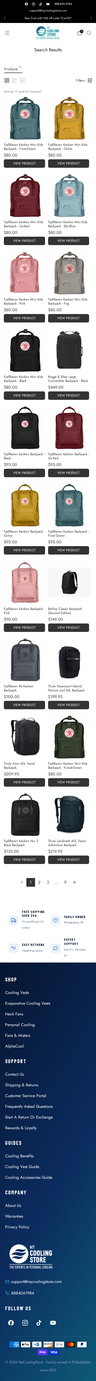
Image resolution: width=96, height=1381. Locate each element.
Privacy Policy (17, 1227)
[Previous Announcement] (5, 18)
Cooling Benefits (19, 1156)
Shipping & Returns (21, 1085)
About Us (13, 1205)
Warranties (14, 1216)
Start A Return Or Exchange (29, 1117)
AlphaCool (14, 1046)
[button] (7, 80)
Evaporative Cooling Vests (27, 1003)
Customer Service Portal (25, 1096)
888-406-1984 (63, 4)
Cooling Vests (17, 992)
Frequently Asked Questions (29, 1106)
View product (24, 163)
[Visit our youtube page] (47, 4)
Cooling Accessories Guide (28, 1177)
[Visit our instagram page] (33, 4)
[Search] (88, 32)
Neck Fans (14, 1014)
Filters (80, 80)
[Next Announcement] (91, 18)
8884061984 (22, 1293)
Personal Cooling (20, 1025)
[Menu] (7, 32)
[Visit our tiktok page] (40, 4)
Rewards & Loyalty (21, 1128)
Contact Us (14, 1074)
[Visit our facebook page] (26, 4)
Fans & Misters (17, 1035)
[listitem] (48, 18)
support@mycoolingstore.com (48, 10)
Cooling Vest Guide (22, 1167)
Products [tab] (13, 68)
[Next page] (74, 882)
